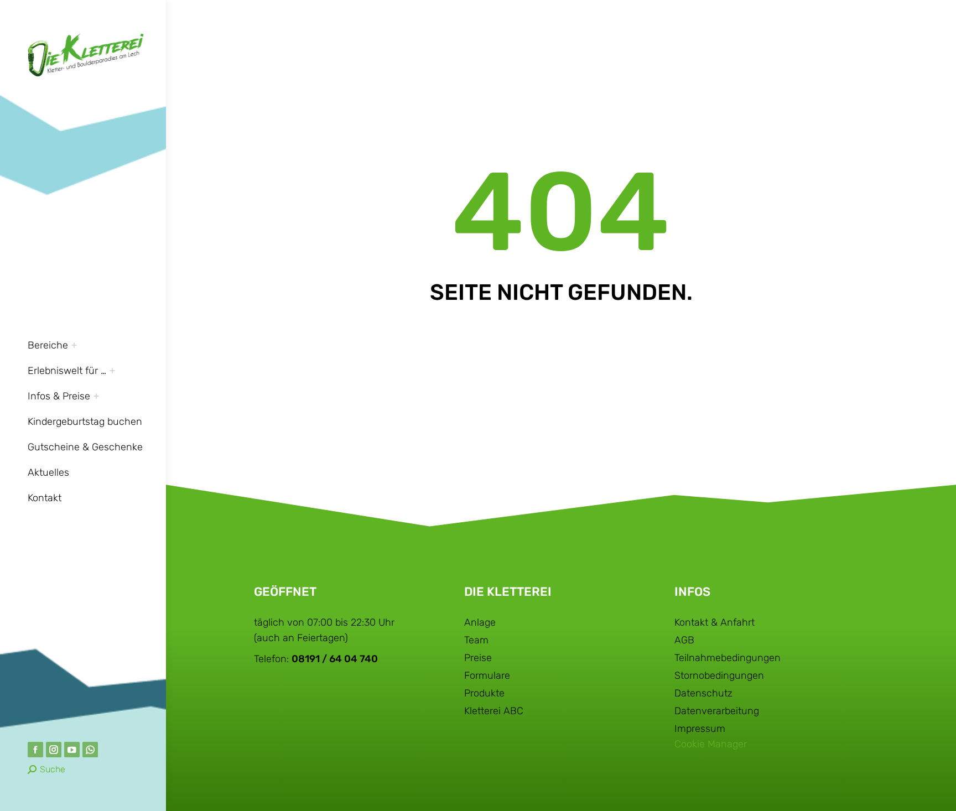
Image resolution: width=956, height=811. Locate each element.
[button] (791, 10)
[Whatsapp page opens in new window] (90, 749)
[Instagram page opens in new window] (53, 749)
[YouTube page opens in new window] (72, 749)
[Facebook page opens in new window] (35, 749)
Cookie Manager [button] (710, 744)
